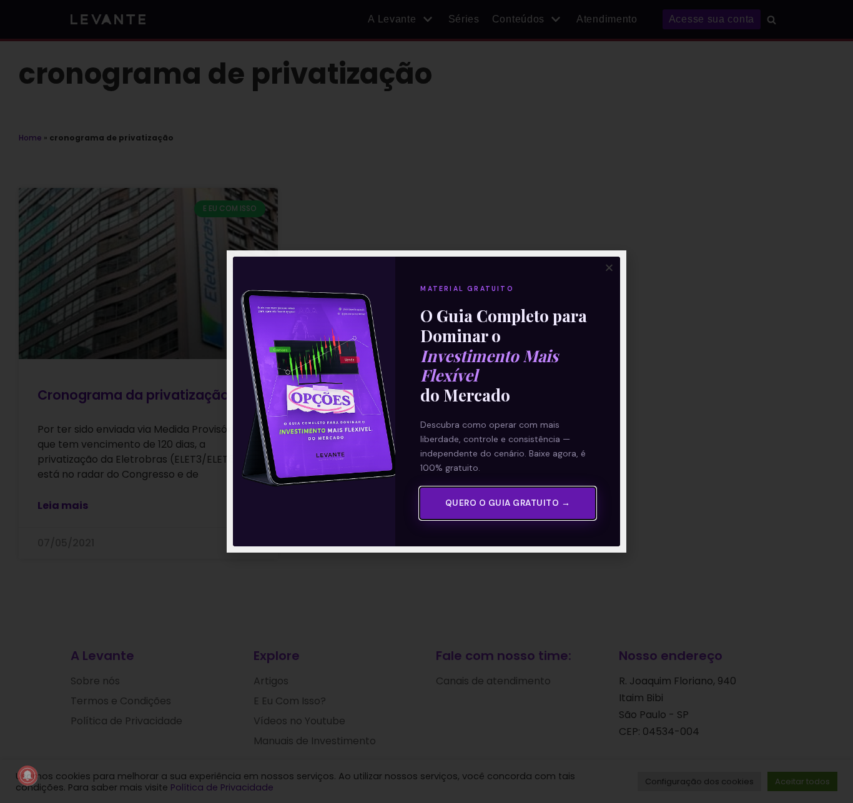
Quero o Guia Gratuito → (508, 503)
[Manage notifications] (27, 776)
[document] (426, 401)
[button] (609, 267)
